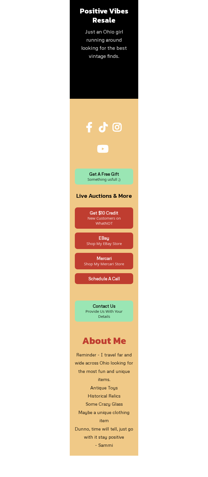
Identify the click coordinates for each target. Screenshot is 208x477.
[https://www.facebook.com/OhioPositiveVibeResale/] (90, 126)
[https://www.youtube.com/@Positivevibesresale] (104, 147)
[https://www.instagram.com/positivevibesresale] (118, 128)
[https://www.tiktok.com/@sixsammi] (104, 128)
